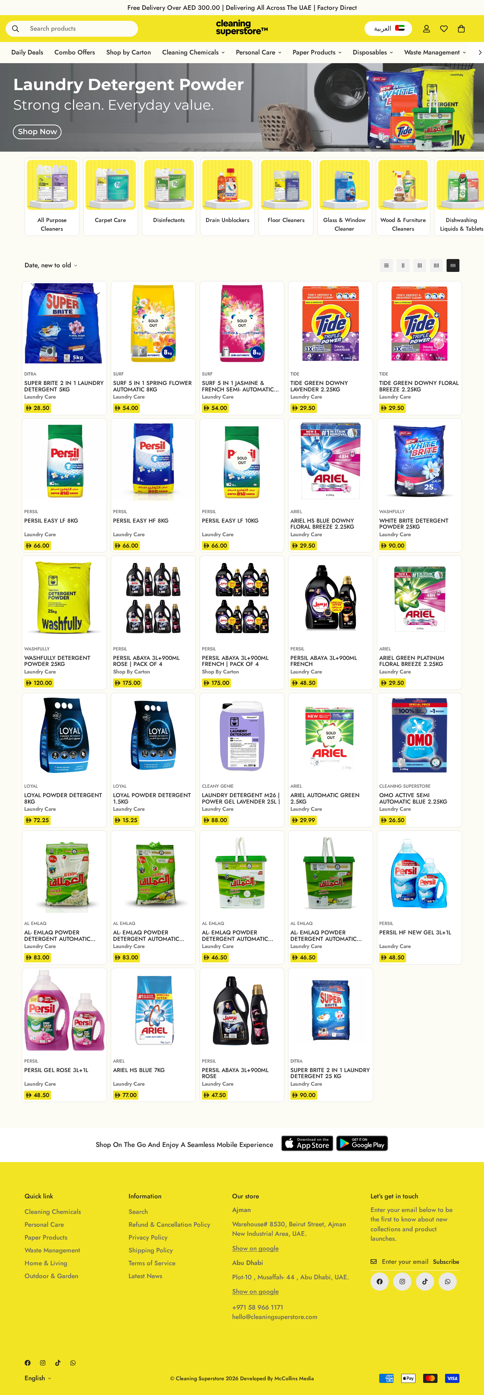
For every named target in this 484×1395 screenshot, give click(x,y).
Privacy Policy (148, 1237)
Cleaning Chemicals (190, 52)
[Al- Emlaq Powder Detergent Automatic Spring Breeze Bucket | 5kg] (330, 873)
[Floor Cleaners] (286, 185)
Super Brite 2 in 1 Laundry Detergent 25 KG (330, 1073)
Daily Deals (27, 52)
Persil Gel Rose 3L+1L (56, 1070)
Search (138, 1211)
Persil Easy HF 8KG (141, 521)
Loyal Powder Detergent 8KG (63, 798)
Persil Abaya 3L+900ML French (323, 661)
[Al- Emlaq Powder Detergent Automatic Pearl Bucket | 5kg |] (242, 873)
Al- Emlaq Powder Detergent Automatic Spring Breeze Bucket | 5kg (325, 935)
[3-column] (419, 265)
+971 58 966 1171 (257, 1307)
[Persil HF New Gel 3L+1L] (419, 873)
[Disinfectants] (169, 185)
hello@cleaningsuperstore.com (275, 1316)
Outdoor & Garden (51, 1275)
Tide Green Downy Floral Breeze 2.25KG (419, 386)
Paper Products (314, 52)
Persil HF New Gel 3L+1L (415, 933)
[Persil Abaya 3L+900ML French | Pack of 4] (242, 598)
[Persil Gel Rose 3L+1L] (64, 1010)
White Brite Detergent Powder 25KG (413, 524)
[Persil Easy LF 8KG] (64, 461)
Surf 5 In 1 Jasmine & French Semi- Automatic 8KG (238, 386)
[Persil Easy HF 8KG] (153, 461)
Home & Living (46, 1263)
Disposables (370, 52)
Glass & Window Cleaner (344, 224)
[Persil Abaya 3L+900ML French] (330, 598)
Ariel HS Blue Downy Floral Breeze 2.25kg (322, 524)
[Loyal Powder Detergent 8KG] (64, 735)
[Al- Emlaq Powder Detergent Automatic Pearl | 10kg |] (64, 873)
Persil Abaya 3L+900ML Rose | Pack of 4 (146, 661)
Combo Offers (74, 52)
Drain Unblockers (227, 220)
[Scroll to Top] (469, 1353)
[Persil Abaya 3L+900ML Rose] (242, 1010)
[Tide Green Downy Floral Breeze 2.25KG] (419, 323)
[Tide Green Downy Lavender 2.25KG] (330, 323)
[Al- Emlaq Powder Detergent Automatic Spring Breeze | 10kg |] (153, 873)
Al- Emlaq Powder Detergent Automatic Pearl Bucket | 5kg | (235, 935)
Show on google (255, 1248)
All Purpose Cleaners (52, 224)
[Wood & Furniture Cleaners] (403, 185)
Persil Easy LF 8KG (51, 521)
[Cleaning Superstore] (242, 28)
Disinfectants (169, 220)
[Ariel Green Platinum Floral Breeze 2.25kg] (419, 598)
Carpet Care (110, 220)
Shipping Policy (151, 1250)
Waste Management (432, 52)
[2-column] (403, 265)
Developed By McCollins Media (277, 1378)
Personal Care (255, 52)
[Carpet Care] (110, 185)
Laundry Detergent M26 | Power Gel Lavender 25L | (241, 798)
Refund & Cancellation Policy (169, 1224)
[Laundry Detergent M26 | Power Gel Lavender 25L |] (242, 735)
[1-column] (386, 265)
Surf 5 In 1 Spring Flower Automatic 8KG (152, 386)
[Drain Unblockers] (227, 185)
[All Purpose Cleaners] (52, 185)
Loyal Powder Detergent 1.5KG (152, 798)
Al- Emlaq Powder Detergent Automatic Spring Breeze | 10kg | (146, 935)
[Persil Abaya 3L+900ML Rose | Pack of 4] (153, 598)
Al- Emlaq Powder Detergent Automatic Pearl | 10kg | (57, 935)
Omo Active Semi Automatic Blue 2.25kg (413, 798)
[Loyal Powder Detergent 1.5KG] (153, 735)
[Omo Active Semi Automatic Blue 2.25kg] (419, 735)
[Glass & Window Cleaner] (345, 185)
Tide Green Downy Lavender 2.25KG (319, 386)
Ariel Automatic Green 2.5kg (325, 798)
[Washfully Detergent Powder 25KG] (64, 598)
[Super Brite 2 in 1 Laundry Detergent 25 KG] (330, 1010)
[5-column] (453, 265)
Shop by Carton (128, 52)
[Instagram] (402, 1281)
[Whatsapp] (448, 1281)
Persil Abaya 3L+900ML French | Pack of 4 (235, 661)
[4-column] (436, 265)
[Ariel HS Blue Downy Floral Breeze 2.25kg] (330, 461)
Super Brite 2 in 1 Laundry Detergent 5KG (64, 386)
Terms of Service (152, 1263)
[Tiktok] (425, 1281)
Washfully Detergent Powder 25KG (57, 661)
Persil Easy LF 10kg (230, 521)
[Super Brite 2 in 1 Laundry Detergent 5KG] (64, 323)
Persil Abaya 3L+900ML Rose (235, 1073)
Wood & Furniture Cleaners (403, 224)
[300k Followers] (380, 1281)
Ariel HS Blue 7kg (139, 1070)
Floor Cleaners (286, 220)
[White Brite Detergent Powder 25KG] (419, 461)
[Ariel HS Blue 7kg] (153, 1010)
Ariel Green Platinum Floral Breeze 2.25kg (411, 661)
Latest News (145, 1275)
